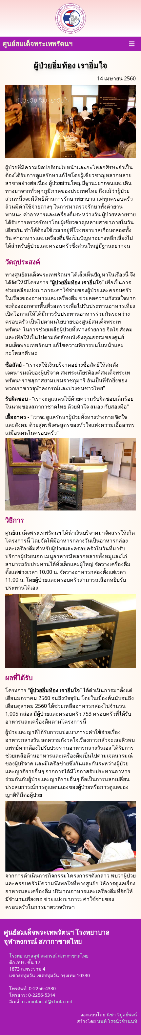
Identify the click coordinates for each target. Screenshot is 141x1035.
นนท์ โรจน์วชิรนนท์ (117, 1021)
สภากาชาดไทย (73, 956)
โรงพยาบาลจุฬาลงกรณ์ (33, 956)
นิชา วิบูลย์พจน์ (122, 1014)
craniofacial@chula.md (47, 1001)
